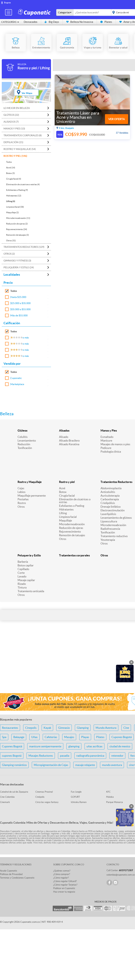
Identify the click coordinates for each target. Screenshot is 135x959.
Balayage (18, 737)
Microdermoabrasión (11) (18, 218)
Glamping (83, 727)
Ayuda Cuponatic (8, 870)
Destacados (30, 21)
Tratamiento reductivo (114, 536)
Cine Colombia (7, 797)
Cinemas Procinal (44, 791)
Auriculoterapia (110, 495)
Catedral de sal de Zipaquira (14, 791)
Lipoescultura (109, 521)
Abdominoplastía (111, 488)
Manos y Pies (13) (14, 128)
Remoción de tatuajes (72, 535)
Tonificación (25, 447)
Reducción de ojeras (71, 527)
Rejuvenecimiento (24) (16, 229)
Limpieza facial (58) (15, 207)
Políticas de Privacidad (11, 874)
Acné (62, 488)
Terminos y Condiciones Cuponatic (17, 877)
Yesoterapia (108, 539)
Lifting (63, 513)
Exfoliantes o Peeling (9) (17, 190)
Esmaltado (107, 436)
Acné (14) (10, 167)
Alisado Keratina (69, 444)
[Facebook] (109, 882)
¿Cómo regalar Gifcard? (65, 881)
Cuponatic (16, 378)
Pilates (100, 737)
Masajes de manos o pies (115, 444)
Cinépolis (39, 797)
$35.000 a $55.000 (20, 309)
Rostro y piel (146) (15, 155)
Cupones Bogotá (121, 737)
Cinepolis (31, 727)
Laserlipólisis (108, 514)
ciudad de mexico (120, 746)
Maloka (110, 797)
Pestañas (23, 499)
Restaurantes (10, 727)
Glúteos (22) (11, 114)
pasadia (64, 755)
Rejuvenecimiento (70, 531)
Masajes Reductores (40, 755)
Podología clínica (111, 451)
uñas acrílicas (94, 746)
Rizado (22, 583)
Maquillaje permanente (32, 495)
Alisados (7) (11, 121)
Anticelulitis (108, 491)
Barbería (23, 561)
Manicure (106, 440)
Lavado (22, 576)
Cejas (21, 488)
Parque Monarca (114, 802)
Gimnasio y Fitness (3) (17, 260)
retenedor (117, 755)
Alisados (64, 430)
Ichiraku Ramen (78, 802)
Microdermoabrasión (72, 524)
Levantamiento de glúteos (116, 517)
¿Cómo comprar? (61, 874)
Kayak (47, 727)
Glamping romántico (14, 764)
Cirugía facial (67, 495)
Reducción (24, 444)
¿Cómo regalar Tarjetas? (65, 884)
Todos (9, 162)
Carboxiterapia (110, 499)
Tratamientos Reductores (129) (24, 246)
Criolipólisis (108, 502)
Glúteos (22, 430)
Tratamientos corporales (74, 555)
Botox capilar (26, 565)
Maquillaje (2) (12, 212)
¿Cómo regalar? (61, 877)
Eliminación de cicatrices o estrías (75, 501)
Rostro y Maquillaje (30, 481)
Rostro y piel (67, 481)
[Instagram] (115, 882)
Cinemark (5, 802)
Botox (62, 491)
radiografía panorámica (90, 755)
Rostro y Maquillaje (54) (20, 149)
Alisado (63, 436)
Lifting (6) (10, 201)
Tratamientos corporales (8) (23, 135)
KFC (108, 791)
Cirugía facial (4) (13, 179)
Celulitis (23, 436)
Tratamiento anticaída (31, 591)
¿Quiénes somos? (61, 870)
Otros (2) (9, 253)
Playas (85, 737)
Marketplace (17, 384)
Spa (4, 737)
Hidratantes (66, 509)
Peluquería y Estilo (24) (19, 267)
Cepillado (23, 569)
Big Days (54, 21)
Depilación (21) (13, 142)
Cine (126, 727)
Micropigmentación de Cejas (51, 764)
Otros (21, 506)
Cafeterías (51, 737)
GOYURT (75, 797)
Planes (108, 21)
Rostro (22, 502)
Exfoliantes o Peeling (71, 505)
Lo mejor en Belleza (17, 108)
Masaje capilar (26, 580)
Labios (21, 491)
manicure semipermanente (45, 746)
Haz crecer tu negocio (64, 891)
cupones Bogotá (11, 755)
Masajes (69, 737)
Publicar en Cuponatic (64, 888)
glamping (73, 746)
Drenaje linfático (111, 506)
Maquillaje (65, 520)
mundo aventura (112, 764)
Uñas (34, 737)
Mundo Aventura (106, 727)
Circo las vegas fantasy (47, 802)
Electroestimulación (113, 510)
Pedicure (106, 447)
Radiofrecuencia (110, 528)
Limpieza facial (68, 516)
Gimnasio (64, 727)
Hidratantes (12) (13, 195)
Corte (21, 572)
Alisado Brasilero (69, 440)
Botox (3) (10, 173)
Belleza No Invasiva (81, 21)
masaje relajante (85, 764)
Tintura (22, 587)
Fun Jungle (76, 791)
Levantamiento (27, 440)
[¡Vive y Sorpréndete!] (35, 12)
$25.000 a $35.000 (20, 303)
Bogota (7, 2)
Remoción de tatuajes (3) (17, 235)
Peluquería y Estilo (29, 555)
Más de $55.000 (19, 315)
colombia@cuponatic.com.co (121, 874)
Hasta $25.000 (18, 297)
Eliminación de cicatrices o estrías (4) (23, 184)
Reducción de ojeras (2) (17, 224)
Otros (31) (11, 240)
